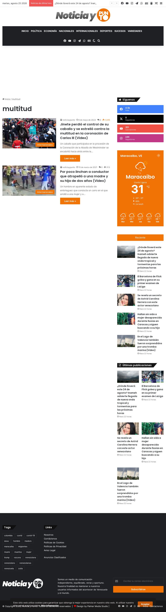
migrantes (22, 546)
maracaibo (9, 546)
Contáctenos (50, 538)
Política (36, 31)
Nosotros (48, 534)
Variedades (135, 31)
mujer (28, 552)
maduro (28, 541)
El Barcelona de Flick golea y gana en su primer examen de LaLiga (152, 391)
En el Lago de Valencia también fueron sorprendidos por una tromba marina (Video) (149, 343)
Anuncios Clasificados (55, 557)
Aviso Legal (49, 550)
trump (6, 557)
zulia (20, 568)
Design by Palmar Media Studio (92, 606)
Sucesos (119, 31)
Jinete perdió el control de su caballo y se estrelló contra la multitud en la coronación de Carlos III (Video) (84, 131)
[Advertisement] (83, 73)
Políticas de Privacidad (55, 546)
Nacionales (66, 31)
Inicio (25, 31)
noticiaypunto (69, 120)
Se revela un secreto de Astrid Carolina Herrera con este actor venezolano (127, 444)
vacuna (17, 557)
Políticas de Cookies (54, 542)
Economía (50, 31)
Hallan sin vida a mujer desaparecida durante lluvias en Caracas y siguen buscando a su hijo (149, 321)
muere (7, 552)
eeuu (6, 541)
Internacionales (87, 31)
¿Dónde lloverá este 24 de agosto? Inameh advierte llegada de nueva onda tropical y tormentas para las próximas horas (149, 257)
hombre (16, 541)
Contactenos (156, 606)
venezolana (30, 557)
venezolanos (25, 563)
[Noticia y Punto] (83, 16)
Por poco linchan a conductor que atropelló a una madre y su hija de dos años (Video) (84, 176)
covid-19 (31, 535)
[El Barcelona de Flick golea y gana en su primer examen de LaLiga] (126, 281)
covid (19, 535)
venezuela (9, 568)
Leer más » (70, 158)
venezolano (9, 563)
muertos (18, 552)
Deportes (106, 31)
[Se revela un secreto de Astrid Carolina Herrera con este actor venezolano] (126, 300)
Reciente (140, 237)
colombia (8, 535)
